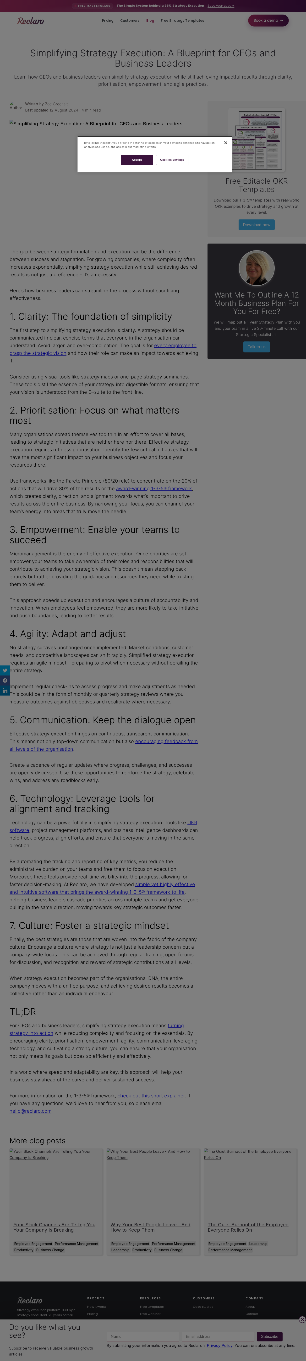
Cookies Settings (172, 159)
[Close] (225, 143)
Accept (137, 159)
